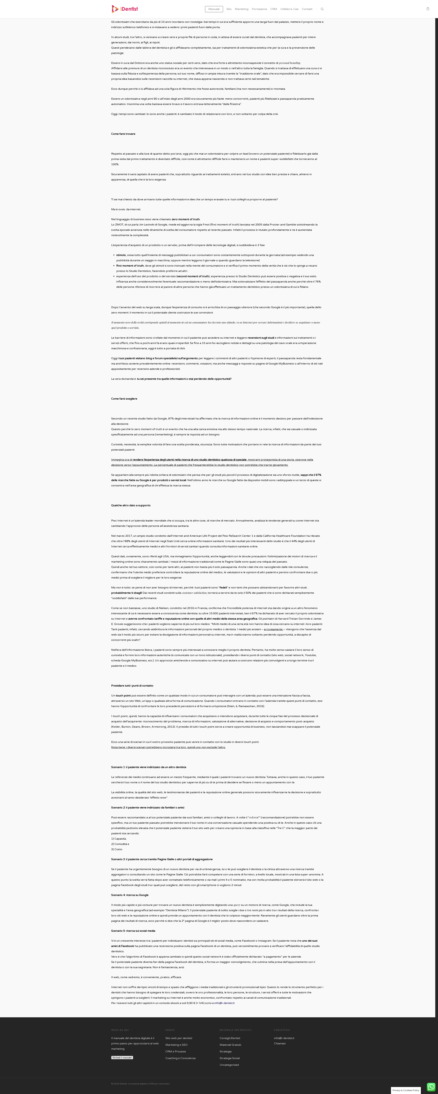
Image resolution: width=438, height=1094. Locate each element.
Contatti (307, 9)
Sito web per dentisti (178, 1038)
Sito (229, 9)
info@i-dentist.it (224, 1003)
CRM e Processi (175, 1051)
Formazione (259, 9)
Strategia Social (230, 1058)
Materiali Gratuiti (230, 1045)
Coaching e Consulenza (180, 1058)
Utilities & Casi (289, 9)
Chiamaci (280, 1043)
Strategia (225, 1051)
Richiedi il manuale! (122, 1057)
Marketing (241, 9)
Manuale (214, 9)
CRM (273, 9)
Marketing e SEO (176, 1045)
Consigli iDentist (230, 1038)
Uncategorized (229, 1065)
